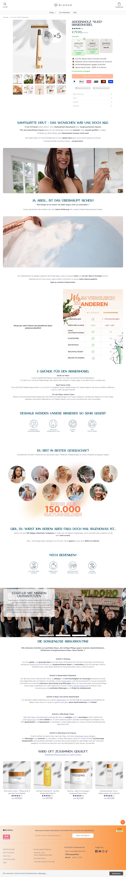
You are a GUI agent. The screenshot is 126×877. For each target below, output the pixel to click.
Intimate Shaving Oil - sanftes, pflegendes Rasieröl (47, 792)
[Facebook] (96, 851)
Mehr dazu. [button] (42, 873)
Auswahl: (75, 36)
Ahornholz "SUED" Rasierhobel (19, 17)
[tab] (92, 94)
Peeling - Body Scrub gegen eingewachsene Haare (78, 792)
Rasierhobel (61, 700)
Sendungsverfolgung (42, 849)
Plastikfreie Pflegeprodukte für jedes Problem (63, 755)
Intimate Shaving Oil (80, 686)
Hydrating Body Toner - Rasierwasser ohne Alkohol (109, 792)
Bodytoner (31, 720)
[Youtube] (100, 851)
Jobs (4, 863)
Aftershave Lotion (82, 736)
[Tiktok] (106, 851)
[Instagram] (103, 851)
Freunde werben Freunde (44, 862)
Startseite (5, 17)
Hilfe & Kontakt (9, 849)
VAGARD (86, 700)
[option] (39, 47)
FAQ (75, 12)
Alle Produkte (8, 853)
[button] (92, 28)
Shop (51, 12)
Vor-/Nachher (64, 12)
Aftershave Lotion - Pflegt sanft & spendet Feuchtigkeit (17, 792)
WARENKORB (119, 7)
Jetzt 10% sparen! (83, 835)
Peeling (33, 664)
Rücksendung (39, 858)
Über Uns (6, 856)
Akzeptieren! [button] (116, 873)
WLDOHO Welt (9, 859)
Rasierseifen (66, 681)
